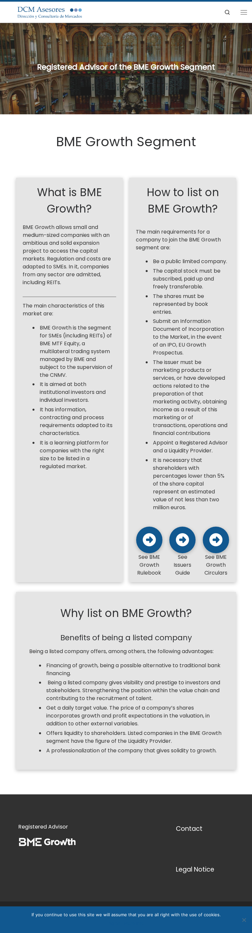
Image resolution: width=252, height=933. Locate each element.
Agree (114, 923)
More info (134, 923)
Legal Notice (195, 869)
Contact (189, 828)
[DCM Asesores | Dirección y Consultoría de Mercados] (45, 11)
